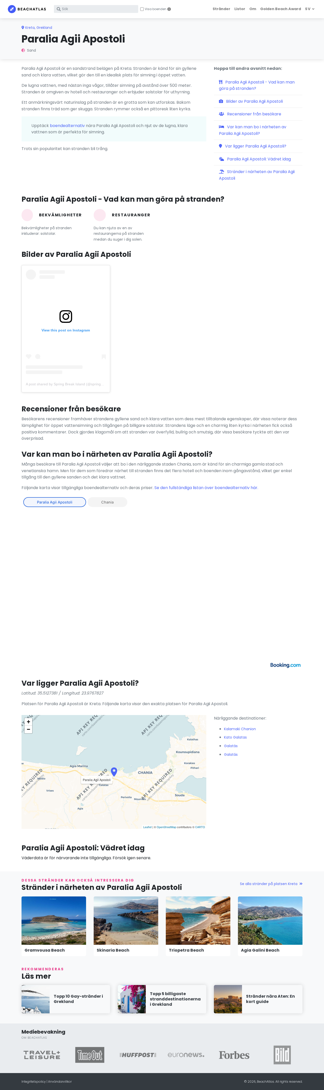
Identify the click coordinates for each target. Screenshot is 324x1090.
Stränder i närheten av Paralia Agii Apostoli (257, 175)
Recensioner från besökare (253, 114)
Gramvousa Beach (45, 950)
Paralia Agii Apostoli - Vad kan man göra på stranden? (257, 85)
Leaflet (147, 827)
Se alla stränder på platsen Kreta (268, 883)
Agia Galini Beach (260, 950)
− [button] (28, 729)
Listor (239, 8)
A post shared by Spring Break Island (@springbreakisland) (73, 384)
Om (252, 8)
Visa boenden (155, 9)
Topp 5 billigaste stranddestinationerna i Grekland (175, 999)
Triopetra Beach (186, 950)
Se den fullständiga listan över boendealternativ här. (206, 488)
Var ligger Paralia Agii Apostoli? (255, 146)
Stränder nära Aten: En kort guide (270, 998)
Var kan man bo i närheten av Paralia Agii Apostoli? (252, 130)
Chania (107, 502)
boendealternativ (67, 126)
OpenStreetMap (166, 827)
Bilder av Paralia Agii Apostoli (254, 101)
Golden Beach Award (280, 8)
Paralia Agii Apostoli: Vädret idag (258, 159)
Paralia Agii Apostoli (54, 502)
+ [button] (28, 722)
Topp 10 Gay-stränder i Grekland (78, 998)
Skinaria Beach (113, 950)
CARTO (200, 827)
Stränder (221, 8)
